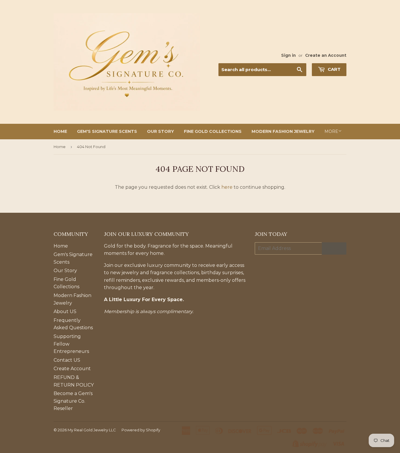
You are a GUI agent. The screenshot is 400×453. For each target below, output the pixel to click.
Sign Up (334, 248)
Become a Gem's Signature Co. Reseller (73, 401)
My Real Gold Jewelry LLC (92, 430)
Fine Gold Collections (213, 131)
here (227, 187)
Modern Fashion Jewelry (283, 131)
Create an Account (325, 55)
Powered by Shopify (141, 430)
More (331, 131)
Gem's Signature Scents (107, 131)
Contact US (67, 360)
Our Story (160, 131)
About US (65, 311)
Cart (334, 69)
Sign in (288, 55)
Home (60, 131)
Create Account (72, 368)
